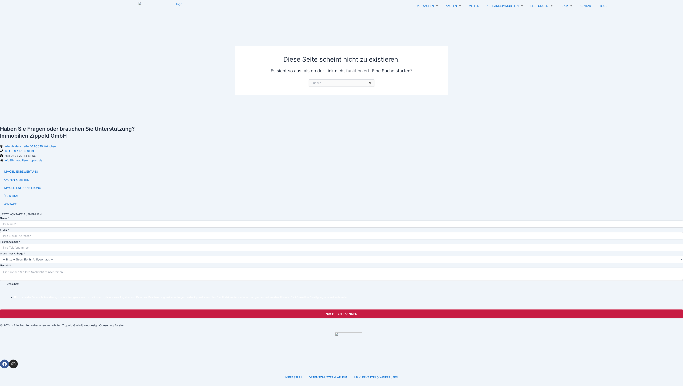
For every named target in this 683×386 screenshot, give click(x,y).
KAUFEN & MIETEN (16, 179)
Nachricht (5, 265)
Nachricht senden (341, 314)
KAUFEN (451, 6)
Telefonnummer (10, 241)
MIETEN (474, 6)
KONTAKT (586, 6)
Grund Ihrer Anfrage (12, 253)
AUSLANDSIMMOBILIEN (502, 6)
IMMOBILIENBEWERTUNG (21, 171)
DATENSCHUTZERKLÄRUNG (328, 377)
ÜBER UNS (11, 196)
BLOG (604, 6)
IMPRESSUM (293, 377)
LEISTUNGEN (539, 6)
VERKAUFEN (425, 6)
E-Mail (4, 230)
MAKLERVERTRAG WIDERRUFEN (376, 377)
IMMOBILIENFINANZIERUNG (22, 188)
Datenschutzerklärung (44, 297)
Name (4, 218)
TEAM (564, 6)
